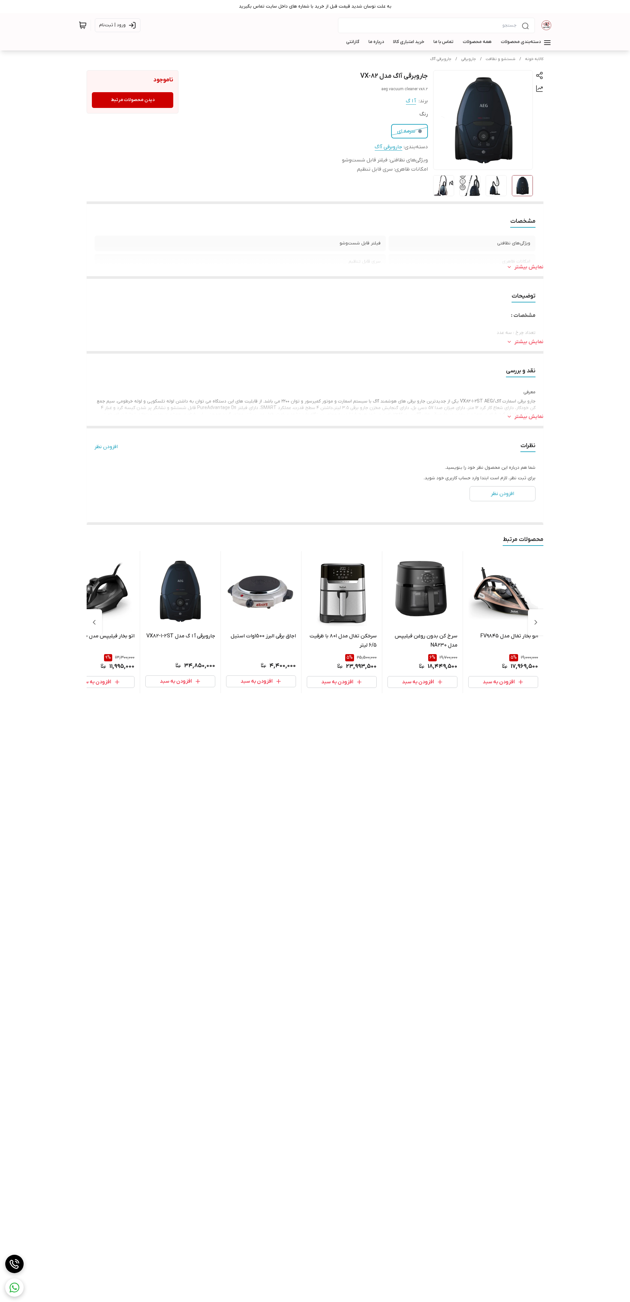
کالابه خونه (534, 59)
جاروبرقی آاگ (441, 59)
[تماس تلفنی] (14, 1264)
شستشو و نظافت (500, 59)
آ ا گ (411, 101)
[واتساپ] (14, 1287)
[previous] (536, 622)
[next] (94, 622)
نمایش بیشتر (528, 267)
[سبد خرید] (83, 25)
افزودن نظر (106, 447)
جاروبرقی (468, 59)
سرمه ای (406, 131)
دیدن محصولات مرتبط (133, 100)
